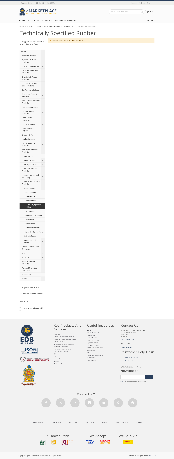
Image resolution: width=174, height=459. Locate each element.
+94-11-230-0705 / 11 (127, 340)
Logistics (56, 361)
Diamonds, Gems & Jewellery (62, 349)
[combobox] (126, 11)
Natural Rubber (68, 26)
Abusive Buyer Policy (122, 422)
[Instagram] (89, 402)
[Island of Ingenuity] (69, 442)
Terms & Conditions (38, 422)
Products (30, 26)
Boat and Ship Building (61, 351)
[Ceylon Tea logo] (42, 442)
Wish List (142, 3)
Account (134, 3)
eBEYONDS (152, 456)
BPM (55, 356)
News (88, 353)
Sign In (149, 3)
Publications (90, 357)
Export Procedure (92, 343)
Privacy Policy (57, 422)
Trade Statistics (91, 360)
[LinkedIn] (75, 402)
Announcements (92, 330)
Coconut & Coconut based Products (65, 339)
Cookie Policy (73, 422)
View (121, 381)
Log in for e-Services (93, 345)
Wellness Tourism (59, 359)
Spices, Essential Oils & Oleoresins (64, 344)
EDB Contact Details (93, 333)
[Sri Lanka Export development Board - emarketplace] (38, 11)
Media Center (91, 350)
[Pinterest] (118, 402)
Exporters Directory (93, 340)
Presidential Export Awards (95, 355)
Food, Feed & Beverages (61, 346)
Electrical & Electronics (61, 364)
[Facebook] (46, 402)
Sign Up (149, 377)
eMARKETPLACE (91, 335)
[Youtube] (103, 402)
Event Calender (91, 338)
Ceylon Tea (57, 334)
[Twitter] (60, 402)
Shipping (104, 422)
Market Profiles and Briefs (95, 348)
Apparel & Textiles (59, 341)
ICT (54, 354)
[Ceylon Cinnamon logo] (53, 442)
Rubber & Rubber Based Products (48, 26)
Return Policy (90, 422)
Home (22, 26)
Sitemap (139, 422)
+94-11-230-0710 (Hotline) (130, 357)
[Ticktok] (132, 402)
